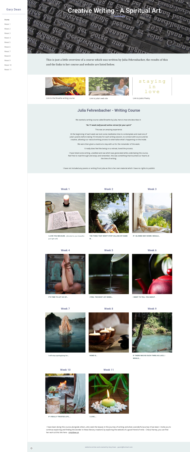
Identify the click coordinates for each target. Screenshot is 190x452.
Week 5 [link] (7, 42)
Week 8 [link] (7, 56)
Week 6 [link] (7, 47)
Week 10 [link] (7, 65)
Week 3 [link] (7, 33)
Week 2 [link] (7, 29)
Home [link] (6, 19)
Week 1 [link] (7, 24)
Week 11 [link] (7, 69)
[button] (187, 3)
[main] (119, 26)
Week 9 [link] (7, 60)
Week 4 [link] (7, 38)
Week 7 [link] (7, 51)
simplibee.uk (74, 432)
